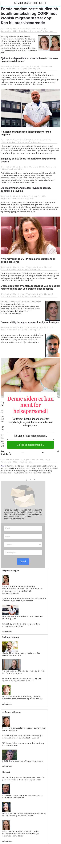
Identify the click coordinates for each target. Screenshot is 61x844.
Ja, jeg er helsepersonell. (30, 445)
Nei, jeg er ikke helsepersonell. (30, 436)
